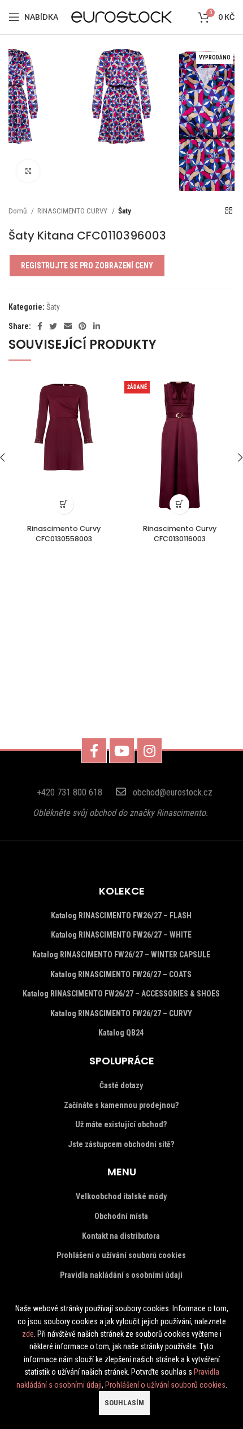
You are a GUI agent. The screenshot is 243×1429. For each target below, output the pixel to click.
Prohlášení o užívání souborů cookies (121, 1255)
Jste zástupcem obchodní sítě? (121, 1144)
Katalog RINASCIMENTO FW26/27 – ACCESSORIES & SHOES (121, 993)
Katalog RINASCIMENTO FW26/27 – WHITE (121, 934)
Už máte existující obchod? (121, 1124)
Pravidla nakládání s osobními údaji (121, 1275)
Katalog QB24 (121, 1032)
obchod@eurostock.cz (172, 792)
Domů (18, 211)
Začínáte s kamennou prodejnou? (121, 1105)
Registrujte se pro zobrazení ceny (87, 265)
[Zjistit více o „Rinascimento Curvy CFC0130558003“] (63, 504)
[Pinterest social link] (82, 326)
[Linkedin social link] (96, 326)
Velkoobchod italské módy (121, 1196)
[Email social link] (67, 326)
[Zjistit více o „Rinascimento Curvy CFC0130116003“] (179, 504)
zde (28, 1333)
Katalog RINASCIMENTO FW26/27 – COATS (121, 974)
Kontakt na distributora (121, 1235)
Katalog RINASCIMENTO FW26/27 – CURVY (121, 1013)
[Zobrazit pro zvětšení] (28, 171)
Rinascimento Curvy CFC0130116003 (179, 534)
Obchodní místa (121, 1216)
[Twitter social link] (53, 326)
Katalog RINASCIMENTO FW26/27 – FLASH (121, 915)
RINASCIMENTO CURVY (73, 211)
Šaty (124, 211)
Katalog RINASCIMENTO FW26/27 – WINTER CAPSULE (121, 954)
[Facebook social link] (40, 326)
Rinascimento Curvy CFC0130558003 (64, 534)
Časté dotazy (121, 1085)
